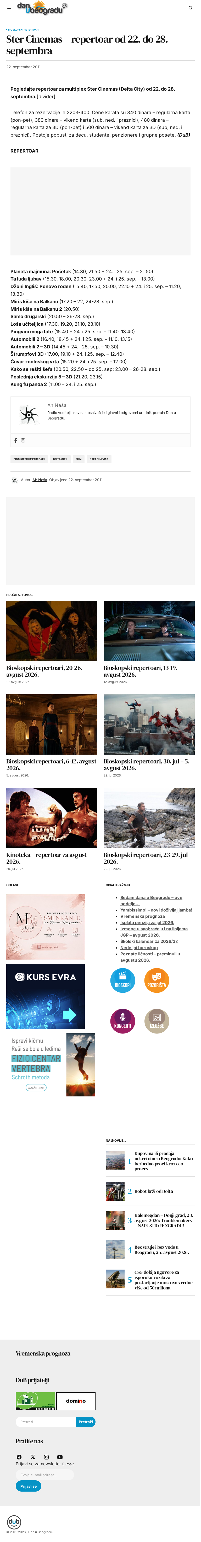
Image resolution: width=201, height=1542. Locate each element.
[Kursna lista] (45, 926)
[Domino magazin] (76, 1401)
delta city (60, 459)
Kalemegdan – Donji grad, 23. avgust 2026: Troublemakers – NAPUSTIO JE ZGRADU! (164, 1220)
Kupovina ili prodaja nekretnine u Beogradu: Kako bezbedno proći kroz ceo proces (164, 1161)
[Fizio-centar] (50, 1064)
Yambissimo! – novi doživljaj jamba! (156, 910)
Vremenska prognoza (142, 916)
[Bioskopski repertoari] (123, 980)
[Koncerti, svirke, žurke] (123, 1020)
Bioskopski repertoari (23, 29)
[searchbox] (46, 1422)
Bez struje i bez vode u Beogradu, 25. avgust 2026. (162, 1249)
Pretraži (86, 1422)
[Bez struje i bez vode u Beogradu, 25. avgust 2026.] (115, 1249)
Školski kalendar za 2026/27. (149, 941)
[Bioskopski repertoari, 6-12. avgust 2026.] (51, 724)
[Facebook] (15, 439)
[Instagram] (23, 439)
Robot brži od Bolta (154, 1191)
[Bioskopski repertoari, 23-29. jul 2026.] (149, 818)
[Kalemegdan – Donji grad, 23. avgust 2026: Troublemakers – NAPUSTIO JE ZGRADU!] (115, 1220)
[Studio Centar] (36, 1401)
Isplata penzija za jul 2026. (147, 922)
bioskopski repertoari (29, 459)
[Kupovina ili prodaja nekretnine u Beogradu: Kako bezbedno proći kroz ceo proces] (115, 1160)
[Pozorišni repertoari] (157, 980)
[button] (9, 8)
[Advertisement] (109, 210)
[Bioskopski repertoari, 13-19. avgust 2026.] (149, 631)
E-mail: (68, 1464)
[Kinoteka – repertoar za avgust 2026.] (51, 818)
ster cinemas (99, 459)
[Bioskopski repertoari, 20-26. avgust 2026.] (51, 631)
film (79, 459)
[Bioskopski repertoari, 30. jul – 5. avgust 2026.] (149, 724)
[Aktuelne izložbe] (157, 1020)
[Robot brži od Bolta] (115, 1191)
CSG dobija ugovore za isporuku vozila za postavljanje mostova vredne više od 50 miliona (163, 1280)
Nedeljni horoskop (139, 947)
